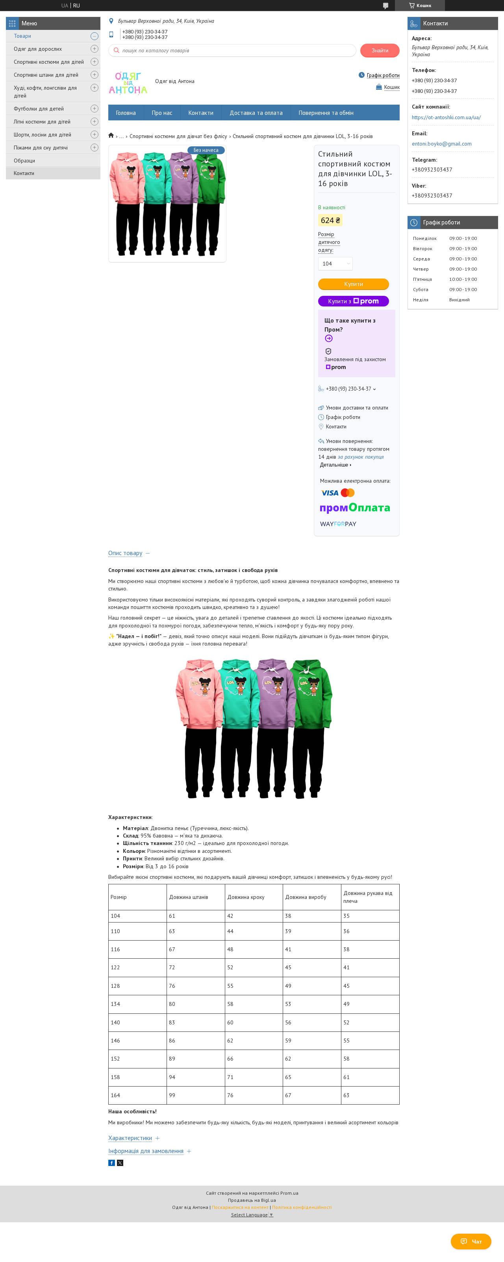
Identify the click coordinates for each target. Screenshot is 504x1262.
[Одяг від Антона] (128, 82)
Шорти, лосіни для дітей (42, 134)
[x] (120, 1164)
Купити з (339, 301)
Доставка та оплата (256, 113)
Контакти (24, 173)
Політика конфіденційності (302, 1207)
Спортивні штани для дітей (46, 74)
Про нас (162, 113)
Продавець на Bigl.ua (252, 1200)
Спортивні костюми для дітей (49, 61)
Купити (354, 284)
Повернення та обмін (326, 113)
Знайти (380, 51)
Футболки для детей (39, 108)
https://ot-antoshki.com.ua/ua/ (446, 117)
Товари (22, 35)
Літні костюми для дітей (42, 121)
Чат (477, 1241)
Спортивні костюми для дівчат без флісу (178, 136)
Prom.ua (289, 1193)
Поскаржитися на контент (240, 1207)
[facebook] (111, 1164)
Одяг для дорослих (38, 48)
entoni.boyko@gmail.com (442, 143)
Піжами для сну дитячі (41, 147)
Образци (24, 160)
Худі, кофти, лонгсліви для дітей (45, 91)
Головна (126, 113)
